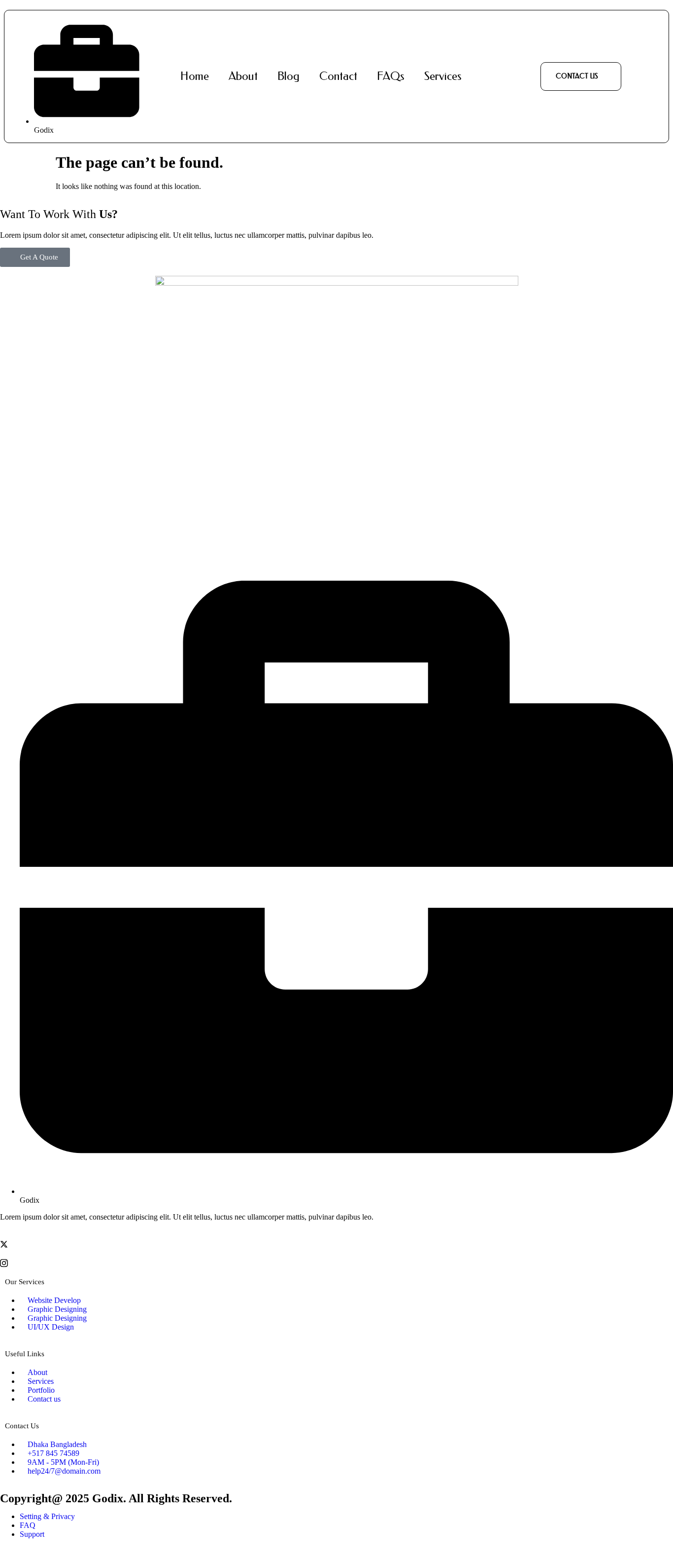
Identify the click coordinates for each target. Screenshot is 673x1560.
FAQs (390, 76)
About (243, 76)
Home (194, 76)
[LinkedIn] (336, 1253)
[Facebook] (336, 1234)
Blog (288, 76)
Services (443, 76)
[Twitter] (336, 1243)
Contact (338, 76)
